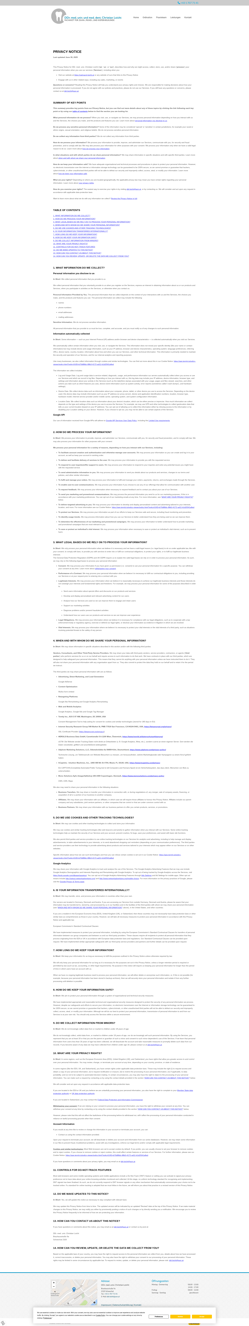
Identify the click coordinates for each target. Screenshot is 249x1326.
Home (136, 17)
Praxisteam (161, 17)
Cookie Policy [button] (100, 1315)
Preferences (159, 1317)
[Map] (74, 1292)
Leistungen (175, 17)
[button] (74, 1289)
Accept (201, 1317)
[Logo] (87, 16)
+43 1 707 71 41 (189, 2)
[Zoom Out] (54, 1287)
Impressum (106, 1305)
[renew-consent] (3, 1323)
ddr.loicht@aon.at (113, 1297)
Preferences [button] (47, 1318)
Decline (180, 1317)
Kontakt (188, 17)
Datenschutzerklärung (123, 1305)
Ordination (147, 17)
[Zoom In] (54, 1283)
